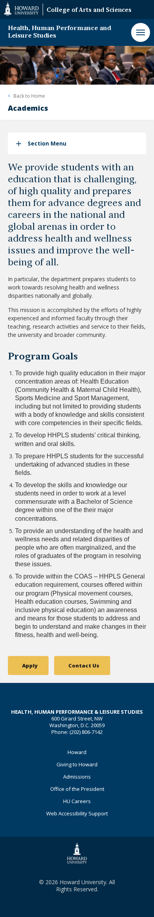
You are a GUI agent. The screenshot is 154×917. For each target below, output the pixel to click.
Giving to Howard (77, 764)
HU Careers (77, 801)
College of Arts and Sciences (89, 10)
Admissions (77, 776)
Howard (77, 752)
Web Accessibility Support (77, 813)
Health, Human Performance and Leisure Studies (59, 32)
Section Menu (47, 143)
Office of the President (77, 788)
